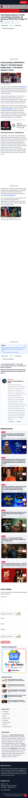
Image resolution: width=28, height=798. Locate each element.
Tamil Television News (5, 23)
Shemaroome (6, 722)
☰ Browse (23, 2)
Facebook (5, 25)
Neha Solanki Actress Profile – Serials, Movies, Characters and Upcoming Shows (16, 680)
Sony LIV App (6, 718)
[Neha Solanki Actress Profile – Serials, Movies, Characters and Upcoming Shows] (4, 681)
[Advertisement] (14, 44)
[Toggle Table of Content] (24, 346)
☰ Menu (23, 10)
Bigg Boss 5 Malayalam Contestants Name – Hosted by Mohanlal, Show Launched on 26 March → (13, 371)
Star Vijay (16, 22)
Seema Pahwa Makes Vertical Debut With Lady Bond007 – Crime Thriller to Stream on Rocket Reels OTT (17, 690)
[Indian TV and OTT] (6, 6)
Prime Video (6, 714)
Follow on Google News (8, 28)
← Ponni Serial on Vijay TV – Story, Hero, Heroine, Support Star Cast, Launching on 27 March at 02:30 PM (13, 365)
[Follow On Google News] (14, 661)
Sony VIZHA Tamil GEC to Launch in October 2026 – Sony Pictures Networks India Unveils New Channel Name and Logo (14, 488)
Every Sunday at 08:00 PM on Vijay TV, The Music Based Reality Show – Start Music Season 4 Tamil (13, 349)
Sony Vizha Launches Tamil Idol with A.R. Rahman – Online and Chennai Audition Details (13, 435)
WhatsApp (18, 25)
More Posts (11, 421)
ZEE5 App (5, 720)
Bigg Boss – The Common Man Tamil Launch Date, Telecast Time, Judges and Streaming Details (13, 539)
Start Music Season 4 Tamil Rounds (10, 352)
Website (19, 421)
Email (2, 624)
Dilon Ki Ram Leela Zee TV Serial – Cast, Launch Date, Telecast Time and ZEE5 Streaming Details (16, 685)
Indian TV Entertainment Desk (16, 382)
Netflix (4, 716)
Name (3, 618)
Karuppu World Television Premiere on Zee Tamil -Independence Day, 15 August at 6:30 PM (14, 514)
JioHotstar (5, 711)
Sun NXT (5, 724)
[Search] (26, 7)
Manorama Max (7, 726)
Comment (4, 597)
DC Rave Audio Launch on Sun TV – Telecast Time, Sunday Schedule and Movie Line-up (14, 564)
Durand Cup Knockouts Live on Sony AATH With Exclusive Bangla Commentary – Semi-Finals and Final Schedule (17, 696)
